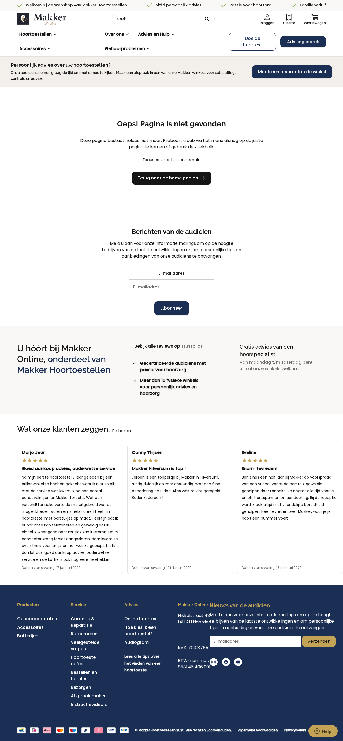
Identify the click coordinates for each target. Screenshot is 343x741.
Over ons (114, 34)
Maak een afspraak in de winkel (292, 72)
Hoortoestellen (35, 34)
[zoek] (207, 19)
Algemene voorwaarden (258, 730)
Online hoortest (141, 619)
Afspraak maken (89, 696)
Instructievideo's (89, 704)
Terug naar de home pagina (167, 178)
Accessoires (32, 49)
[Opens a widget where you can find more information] (323, 731)
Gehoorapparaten (37, 619)
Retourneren (84, 634)
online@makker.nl (197, 635)
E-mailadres (171, 273)
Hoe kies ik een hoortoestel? (140, 630)
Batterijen (27, 636)
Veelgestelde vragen (85, 645)
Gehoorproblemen (125, 49)
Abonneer (171, 308)
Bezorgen (81, 687)
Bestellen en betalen (84, 675)
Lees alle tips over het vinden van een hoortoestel (142, 663)
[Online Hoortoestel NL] (41, 19)
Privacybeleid (295, 730)
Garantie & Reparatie (83, 622)
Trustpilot (191, 346)
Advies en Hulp (154, 34)
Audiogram (136, 642)
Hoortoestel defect (84, 660)
